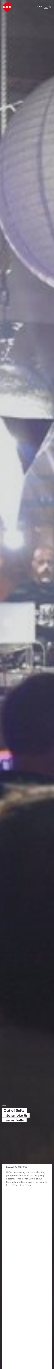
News (4, 1105)
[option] (27, 684)
